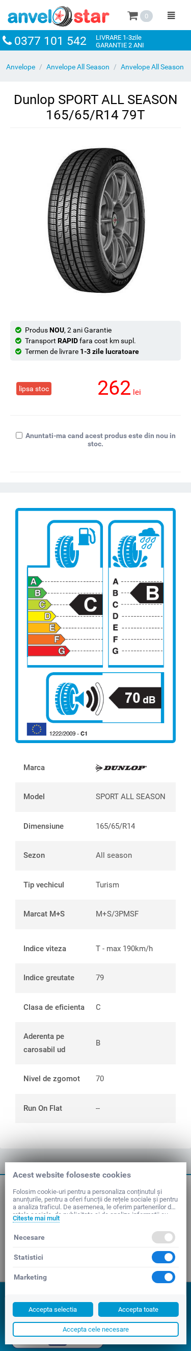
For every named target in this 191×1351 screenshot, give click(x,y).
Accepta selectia (53, 1309)
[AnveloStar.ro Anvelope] (59, 14)
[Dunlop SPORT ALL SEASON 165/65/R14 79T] (95, 220)
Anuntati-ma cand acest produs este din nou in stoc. (100, 439)
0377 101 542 (50, 41)
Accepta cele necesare (96, 1329)
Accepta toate (138, 1309)
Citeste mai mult (35, 1218)
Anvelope (20, 67)
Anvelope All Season (78, 67)
